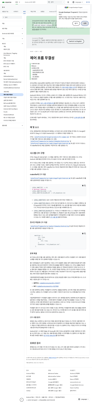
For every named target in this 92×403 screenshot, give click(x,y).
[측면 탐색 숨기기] (21, 400)
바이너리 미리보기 (31, 382)
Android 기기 (53, 11)
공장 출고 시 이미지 (31, 385)
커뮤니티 (37, 397)
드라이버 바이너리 (31, 388)
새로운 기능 (5, 11)
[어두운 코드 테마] (83, 185)
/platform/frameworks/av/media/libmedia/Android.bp (49, 141)
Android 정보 (30, 397)
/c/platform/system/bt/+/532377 (50, 283)
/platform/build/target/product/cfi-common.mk (51, 137)
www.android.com (75, 382)
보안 (24, 11)
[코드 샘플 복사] (85, 185)
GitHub (28, 391)
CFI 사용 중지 (54, 217)
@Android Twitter (53, 373)
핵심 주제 (33, 11)
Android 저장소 (30, 373)
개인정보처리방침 (60, 397)
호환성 (42, 11)
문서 (17, 2)
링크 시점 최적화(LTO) (47, 103)
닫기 (76, 23)
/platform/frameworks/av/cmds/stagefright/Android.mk (50, 143)
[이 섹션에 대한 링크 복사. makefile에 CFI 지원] (47, 175)
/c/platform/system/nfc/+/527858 (47, 286)
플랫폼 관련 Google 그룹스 (55, 385)
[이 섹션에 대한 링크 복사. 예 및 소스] (41, 127)
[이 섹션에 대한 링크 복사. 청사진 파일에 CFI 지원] (49, 222)
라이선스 (51, 397)
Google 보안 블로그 (53, 382)
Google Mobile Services (76, 385)
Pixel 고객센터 (74, 376)
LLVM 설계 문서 (79, 118)
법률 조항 (44, 397)
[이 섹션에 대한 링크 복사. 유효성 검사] (42, 343)
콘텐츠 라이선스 (53, 357)
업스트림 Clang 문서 (50, 335)
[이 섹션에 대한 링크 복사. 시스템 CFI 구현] (46, 153)
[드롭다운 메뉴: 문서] (20, 2)
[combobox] (56, 2)
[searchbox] (12, 17)
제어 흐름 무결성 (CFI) (69, 87)
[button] (10, 28)
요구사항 (28, 376)
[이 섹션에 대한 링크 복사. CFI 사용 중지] (42, 317)
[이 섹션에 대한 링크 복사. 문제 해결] (39, 254)
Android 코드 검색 (30, 2)
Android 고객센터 (75, 373)
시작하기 (15, 11)
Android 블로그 (52, 379)
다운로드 (28, 379)
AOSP (31, 51)
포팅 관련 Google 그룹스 (55, 391)
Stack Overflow (74, 388)
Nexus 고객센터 (74, 379)
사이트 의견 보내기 (32, 400)
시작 (84, 23)
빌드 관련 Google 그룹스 (55, 388)
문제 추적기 (73, 391)
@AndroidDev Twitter (54, 376)
